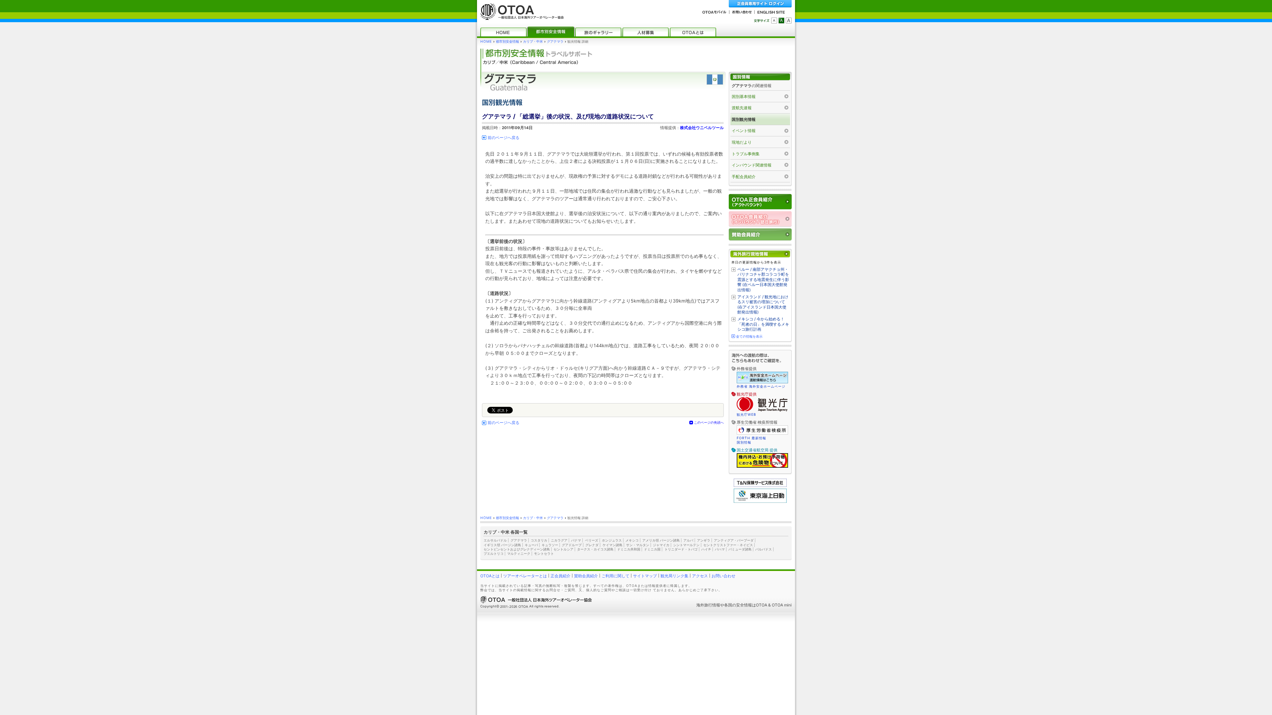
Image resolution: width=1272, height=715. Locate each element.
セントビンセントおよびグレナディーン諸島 (517, 549)
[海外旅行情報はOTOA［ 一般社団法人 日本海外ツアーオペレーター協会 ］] (520, 17)
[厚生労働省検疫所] (762, 434)
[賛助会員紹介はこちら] (760, 234)
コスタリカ (539, 540)
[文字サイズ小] (774, 21)
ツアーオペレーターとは (525, 575)
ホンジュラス (612, 540)
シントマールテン (686, 545)
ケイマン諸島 (612, 545)
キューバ (531, 545)
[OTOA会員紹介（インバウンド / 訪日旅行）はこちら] (760, 219)
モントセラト (544, 553)
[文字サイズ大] (789, 21)
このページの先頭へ (709, 422)
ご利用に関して (615, 575)
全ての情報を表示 (749, 336)
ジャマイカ (661, 545)
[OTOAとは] (693, 31)
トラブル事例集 (746, 153)
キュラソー (550, 545)
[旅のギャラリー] (598, 31)
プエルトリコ (494, 553)
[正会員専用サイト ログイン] (760, 4)
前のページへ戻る (503, 137)
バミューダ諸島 (740, 549)
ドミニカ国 (652, 549)
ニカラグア (559, 540)
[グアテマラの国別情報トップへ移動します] (760, 76)
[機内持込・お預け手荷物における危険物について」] (762, 467)
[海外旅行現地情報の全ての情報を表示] (760, 254)
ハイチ (706, 549)
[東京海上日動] (760, 501)
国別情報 (744, 442)
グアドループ (572, 545)
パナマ (576, 540)
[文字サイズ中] (781, 21)
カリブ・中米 (533, 41)
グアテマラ (555, 41)
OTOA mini (782, 604)
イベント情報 (744, 130)
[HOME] (503, 31)
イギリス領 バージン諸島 (502, 545)
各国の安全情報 (738, 604)
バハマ (720, 549)
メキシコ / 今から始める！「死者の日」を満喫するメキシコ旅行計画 (763, 324)
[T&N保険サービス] (760, 485)
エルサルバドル (495, 540)
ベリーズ (591, 540)
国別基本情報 (744, 96)
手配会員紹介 (744, 176)
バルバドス (763, 549)
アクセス (700, 575)
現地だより (742, 142)
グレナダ (592, 545)
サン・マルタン (637, 545)
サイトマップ (645, 575)
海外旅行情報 (708, 604)
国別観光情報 (744, 119)
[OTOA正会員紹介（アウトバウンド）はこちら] (760, 202)
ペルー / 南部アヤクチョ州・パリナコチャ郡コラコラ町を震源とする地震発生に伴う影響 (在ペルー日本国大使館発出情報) (763, 279)
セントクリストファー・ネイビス (728, 545)
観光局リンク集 (674, 575)
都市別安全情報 (507, 41)
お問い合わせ (723, 575)
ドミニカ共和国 (628, 549)
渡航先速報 (742, 107)
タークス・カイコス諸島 (595, 549)
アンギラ (703, 540)
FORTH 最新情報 (751, 438)
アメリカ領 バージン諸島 (661, 540)
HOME (486, 41)
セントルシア (563, 549)
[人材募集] (645, 31)
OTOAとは (490, 575)
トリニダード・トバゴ (681, 549)
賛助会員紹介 (586, 575)
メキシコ (632, 540)
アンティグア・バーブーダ (734, 540)
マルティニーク (518, 553)
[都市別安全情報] (551, 31)
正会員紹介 (560, 575)
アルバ (688, 540)
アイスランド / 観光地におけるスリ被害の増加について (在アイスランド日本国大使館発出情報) (762, 304)
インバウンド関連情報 (751, 165)
